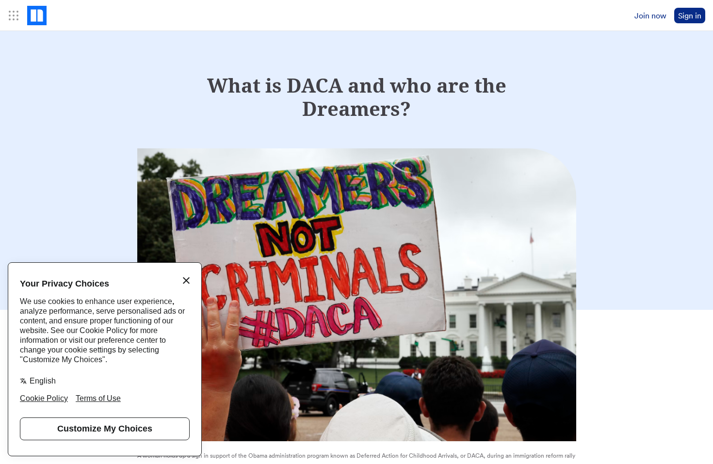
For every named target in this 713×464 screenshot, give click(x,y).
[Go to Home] (37, 15)
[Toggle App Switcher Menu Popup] (13, 15)
